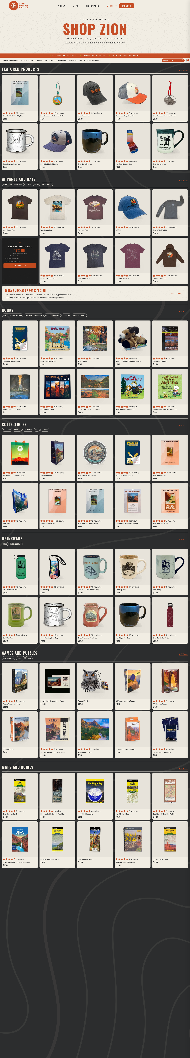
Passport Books (79, 315)
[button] (9, 113)
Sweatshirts (47, 184)
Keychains (7, 430)
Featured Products (10, 60)
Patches (45, 430)
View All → (183, 70)
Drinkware (62, 60)
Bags (5, 184)
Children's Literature (33, 315)
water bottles (15, 544)
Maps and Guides (94, 60)
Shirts (28, 184)
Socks (36, 184)
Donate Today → (177, 293)
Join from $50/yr (20, 265)
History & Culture (52, 315)
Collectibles (50, 60)
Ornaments (28, 430)
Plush (29, 658)
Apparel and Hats (28, 60)
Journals (66, 315)
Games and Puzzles (77, 60)
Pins (37, 430)
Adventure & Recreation (12, 315)
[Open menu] (67, 6)
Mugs (5, 544)
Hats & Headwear (16, 184)
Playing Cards (8, 658)
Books (39, 60)
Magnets (17, 430)
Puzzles (20, 658)
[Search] (182, 60)
